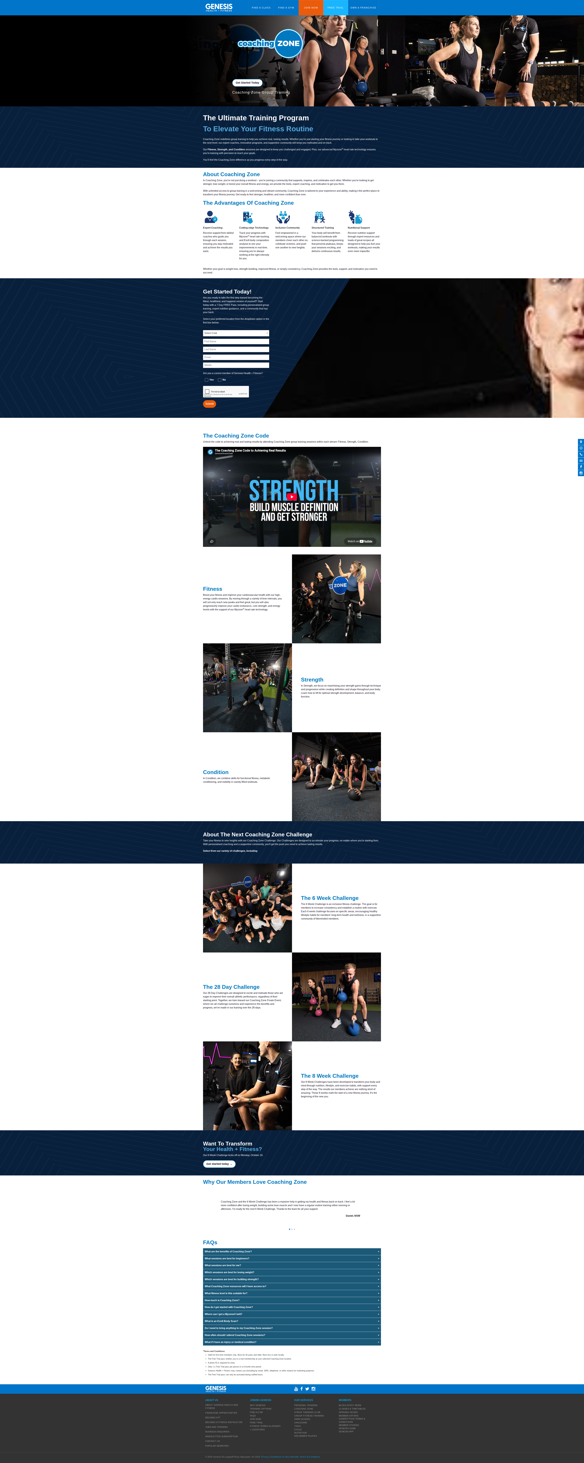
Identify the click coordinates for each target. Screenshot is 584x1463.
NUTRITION (300, 1433)
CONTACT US (212, 1441)
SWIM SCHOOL (302, 1419)
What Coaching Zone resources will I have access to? (235, 1286)
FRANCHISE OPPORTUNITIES (221, 1413)
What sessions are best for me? (223, 1265)
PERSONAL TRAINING (306, 1405)
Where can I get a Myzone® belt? (223, 1314)
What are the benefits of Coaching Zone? (228, 1251)
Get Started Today (247, 82)
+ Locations (257, 1429)
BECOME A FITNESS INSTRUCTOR (223, 1422)
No (224, 379)
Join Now (311, 7)
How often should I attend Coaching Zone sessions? (235, 1335)
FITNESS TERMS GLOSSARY (265, 1426)
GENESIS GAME (347, 1428)
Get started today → (219, 1163)
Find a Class (261, 7)
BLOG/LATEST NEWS (350, 1405)
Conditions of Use (280, 1457)
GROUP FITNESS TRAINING (309, 1416)
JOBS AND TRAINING (216, 1427)
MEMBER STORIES (349, 1425)
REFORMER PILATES (305, 1436)
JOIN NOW (255, 1419)
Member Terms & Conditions (305, 1457)
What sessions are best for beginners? (227, 1258)
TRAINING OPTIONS (260, 1409)
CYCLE (298, 1429)
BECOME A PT (212, 1417)
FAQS (253, 1416)
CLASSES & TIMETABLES (352, 1409)
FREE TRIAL (256, 1422)
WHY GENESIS (258, 1405)
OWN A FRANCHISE (363, 7)
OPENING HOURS (348, 1412)
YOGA (297, 1426)
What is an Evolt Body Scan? (221, 1321)
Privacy (265, 1457)
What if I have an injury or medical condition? (230, 1342)
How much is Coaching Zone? (222, 1300)
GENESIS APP (346, 1431)
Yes (211, 379)
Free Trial (336, 7)
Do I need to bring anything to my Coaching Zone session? (239, 1328)
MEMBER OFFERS (348, 1416)
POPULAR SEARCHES (217, 1446)
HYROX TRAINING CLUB (307, 1412)
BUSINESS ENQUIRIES (217, 1431)
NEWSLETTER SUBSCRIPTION (221, 1436)
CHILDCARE (300, 1422)
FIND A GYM (256, 1412)
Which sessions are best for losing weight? (229, 1272)
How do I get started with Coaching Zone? (229, 1307)
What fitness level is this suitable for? (226, 1293)
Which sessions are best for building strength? (232, 1279)
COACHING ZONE (303, 1409)
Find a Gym (286, 7)
